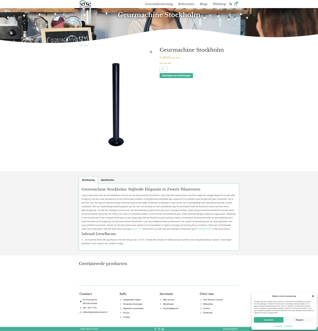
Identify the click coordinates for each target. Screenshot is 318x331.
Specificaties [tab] (107, 180)
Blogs (203, 4)
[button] (313, 296)
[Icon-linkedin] (162, 329)
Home (81, 45)
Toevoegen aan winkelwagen (176, 75)
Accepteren (268, 320)
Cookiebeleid (278, 326)
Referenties (186, 4)
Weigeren (299, 320)
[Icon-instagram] (159, 329)
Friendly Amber (204, 229)
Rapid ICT (234, 329)
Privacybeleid (288, 326)
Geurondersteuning (159, 4)
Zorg (86, 45)
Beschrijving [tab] (88, 180)
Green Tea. (137, 229)
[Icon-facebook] (155, 329)
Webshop (219, 4)
